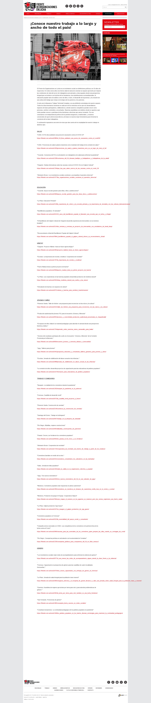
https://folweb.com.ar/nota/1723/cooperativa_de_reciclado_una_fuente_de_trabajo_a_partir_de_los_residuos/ (71, 449)
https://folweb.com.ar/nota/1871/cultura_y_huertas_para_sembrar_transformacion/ (62, 290)
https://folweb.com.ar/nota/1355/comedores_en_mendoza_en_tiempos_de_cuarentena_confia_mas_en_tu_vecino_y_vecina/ (75, 489)
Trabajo (48, 13)
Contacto (90, 690)
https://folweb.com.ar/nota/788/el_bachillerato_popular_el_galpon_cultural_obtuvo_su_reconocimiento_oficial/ (71, 236)
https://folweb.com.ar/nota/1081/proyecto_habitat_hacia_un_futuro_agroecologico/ (62, 250)
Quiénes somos (58, 690)
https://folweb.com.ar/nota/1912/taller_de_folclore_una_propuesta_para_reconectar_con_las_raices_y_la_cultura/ (72, 307)
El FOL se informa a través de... (75, 690)
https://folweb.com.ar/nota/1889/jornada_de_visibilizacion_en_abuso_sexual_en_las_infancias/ (66, 362)
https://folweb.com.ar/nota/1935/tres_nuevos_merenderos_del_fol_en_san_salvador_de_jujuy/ (66, 479)
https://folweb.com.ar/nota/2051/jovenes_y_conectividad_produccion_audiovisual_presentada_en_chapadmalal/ (71, 317)
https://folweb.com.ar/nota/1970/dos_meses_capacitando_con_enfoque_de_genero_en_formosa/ (67, 570)
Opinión (98, 13)
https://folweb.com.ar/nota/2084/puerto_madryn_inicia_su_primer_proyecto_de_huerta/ (64, 270)
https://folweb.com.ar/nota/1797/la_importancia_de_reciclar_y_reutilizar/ (59, 260)
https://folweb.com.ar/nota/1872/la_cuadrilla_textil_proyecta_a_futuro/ (58, 398)
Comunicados (120, 13)
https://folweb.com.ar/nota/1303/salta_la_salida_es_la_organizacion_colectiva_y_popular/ (65, 469)
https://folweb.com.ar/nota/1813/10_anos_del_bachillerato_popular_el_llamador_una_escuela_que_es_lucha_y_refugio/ (74, 214)
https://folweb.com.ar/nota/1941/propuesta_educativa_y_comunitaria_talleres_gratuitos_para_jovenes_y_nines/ (71, 351)
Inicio (28, 13)
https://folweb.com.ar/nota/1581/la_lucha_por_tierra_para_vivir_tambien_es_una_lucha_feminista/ (67, 593)
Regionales (38, 13)
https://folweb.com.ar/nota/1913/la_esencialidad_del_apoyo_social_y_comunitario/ (62, 519)
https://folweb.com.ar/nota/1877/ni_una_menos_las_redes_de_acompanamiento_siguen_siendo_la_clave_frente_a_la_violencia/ (76, 558)
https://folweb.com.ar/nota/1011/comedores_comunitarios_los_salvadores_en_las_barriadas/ (65, 459)
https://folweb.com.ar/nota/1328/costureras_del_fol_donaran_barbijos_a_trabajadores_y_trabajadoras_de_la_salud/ (73, 158)
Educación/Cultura (85, 13)
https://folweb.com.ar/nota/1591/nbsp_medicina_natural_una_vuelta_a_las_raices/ (62, 280)
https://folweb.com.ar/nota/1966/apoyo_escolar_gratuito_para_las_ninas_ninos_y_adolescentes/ (67, 194)
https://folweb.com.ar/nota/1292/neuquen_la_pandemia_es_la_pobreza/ (59, 388)
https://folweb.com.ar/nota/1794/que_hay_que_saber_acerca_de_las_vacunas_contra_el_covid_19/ (68, 168)
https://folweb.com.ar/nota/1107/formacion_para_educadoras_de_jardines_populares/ (63, 372)
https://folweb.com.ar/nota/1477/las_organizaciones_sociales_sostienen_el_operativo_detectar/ (66, 177)
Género (58, 13)
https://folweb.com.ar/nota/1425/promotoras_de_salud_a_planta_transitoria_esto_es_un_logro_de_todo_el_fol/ (71, 148)
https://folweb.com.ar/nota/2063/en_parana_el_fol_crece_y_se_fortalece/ (59, 439)
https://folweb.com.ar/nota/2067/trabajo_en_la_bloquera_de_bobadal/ (58, 418)
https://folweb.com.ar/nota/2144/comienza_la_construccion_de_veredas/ (59, 408)
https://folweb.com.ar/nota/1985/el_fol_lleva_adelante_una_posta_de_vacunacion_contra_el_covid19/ (68, 138)
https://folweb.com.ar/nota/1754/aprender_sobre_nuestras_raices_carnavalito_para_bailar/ (65, 329)
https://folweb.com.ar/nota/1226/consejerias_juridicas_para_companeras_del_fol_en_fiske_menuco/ (68, 541)
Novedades (108, 13)
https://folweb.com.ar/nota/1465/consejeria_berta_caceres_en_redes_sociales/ (61, 603)
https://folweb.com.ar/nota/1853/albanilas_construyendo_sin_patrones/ (59, 429)
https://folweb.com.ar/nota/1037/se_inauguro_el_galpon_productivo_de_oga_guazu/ (63, 509)
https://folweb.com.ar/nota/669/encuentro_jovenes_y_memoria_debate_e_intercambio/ (64, 341)
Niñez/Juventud (70, 13)
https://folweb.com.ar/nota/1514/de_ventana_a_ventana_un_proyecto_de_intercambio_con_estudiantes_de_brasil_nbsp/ (74, 226)
